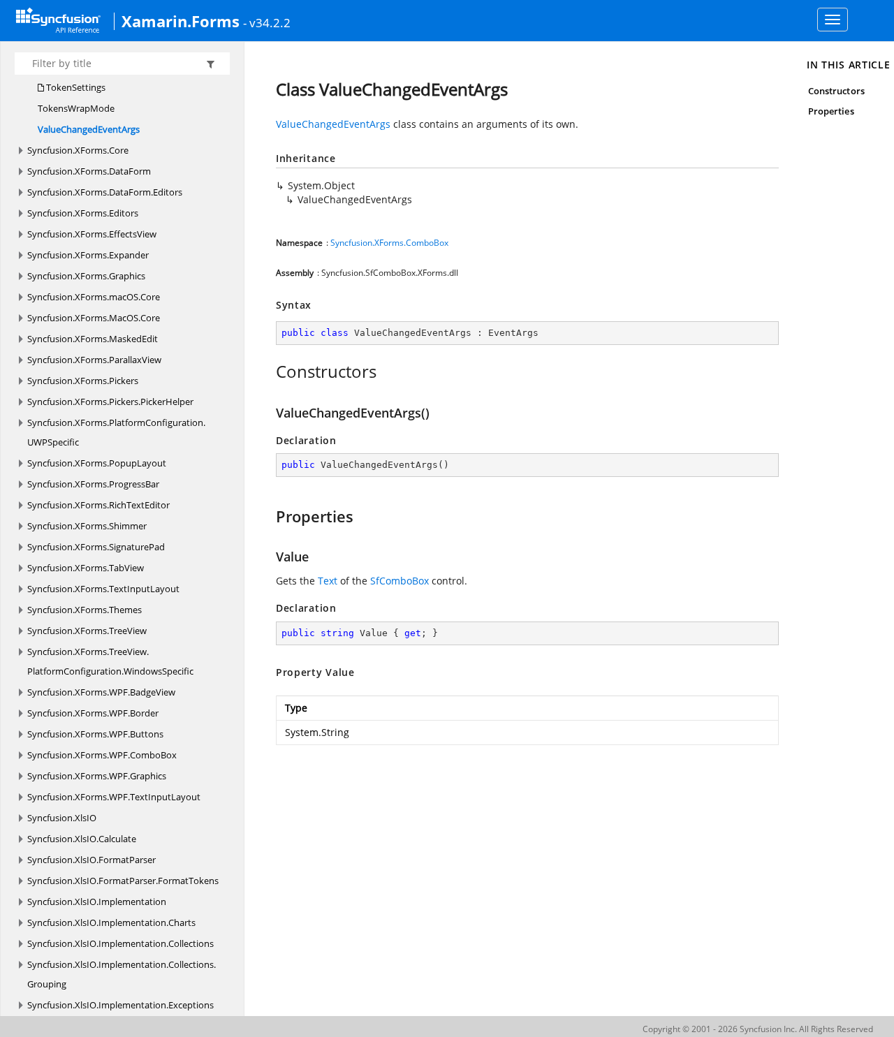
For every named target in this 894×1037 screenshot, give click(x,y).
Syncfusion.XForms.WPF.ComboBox (102, 755)
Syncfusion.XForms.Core (78, 150)
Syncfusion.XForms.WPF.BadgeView (101, 692)
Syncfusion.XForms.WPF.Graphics (96, 776)
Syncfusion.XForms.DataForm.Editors (104, 192)
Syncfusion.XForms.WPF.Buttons (95, 734)
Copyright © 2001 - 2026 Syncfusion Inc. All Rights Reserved (758, 1029)
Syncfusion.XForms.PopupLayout (96, 463)
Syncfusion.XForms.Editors (82, 213)
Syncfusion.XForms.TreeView (87, 630)
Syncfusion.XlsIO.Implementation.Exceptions (120, 1005)
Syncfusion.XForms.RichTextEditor (98, 505)
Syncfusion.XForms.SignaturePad (96, 546)
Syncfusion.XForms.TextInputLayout (103, 588)
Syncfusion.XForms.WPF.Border (93, 713)
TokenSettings (74, 87)
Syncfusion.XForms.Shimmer (87, 526)
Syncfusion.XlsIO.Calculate (81, 838)
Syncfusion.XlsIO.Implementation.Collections (120, 943)
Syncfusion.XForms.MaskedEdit (92, 338)
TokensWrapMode (76, 108)
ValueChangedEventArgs (89, 129)
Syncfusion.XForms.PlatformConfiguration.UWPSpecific (116, 432)
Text (327, 580)
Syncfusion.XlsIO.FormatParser (91, 859)
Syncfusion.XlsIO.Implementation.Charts (111, 922)
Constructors (836, 90)
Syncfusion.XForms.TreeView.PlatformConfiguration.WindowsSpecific (110, 661)
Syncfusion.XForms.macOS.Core (93, 296)
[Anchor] (268, 371)
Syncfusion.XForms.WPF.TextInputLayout (113, 796)
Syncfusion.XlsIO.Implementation (96, 901)
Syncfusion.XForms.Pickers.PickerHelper (110, 401)
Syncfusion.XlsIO (61, 817)
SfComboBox (399, 580)
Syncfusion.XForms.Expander (88, 255)
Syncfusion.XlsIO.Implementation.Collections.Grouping (121, 974)
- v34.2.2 (267, 22)
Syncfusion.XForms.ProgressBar (93, 484)
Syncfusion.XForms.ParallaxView (94, 359)
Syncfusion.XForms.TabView (85, 567)
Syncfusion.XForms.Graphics (86, 276)
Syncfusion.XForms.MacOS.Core (93, 317)
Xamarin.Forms (181, 20)
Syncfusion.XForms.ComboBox (389, 243)
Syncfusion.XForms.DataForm (89, 171)
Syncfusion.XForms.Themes (84, 609)
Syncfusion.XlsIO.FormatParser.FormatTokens (123, 880)
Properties (831, 111)
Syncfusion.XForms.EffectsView (91, 234)
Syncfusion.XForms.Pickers (82, 380)
